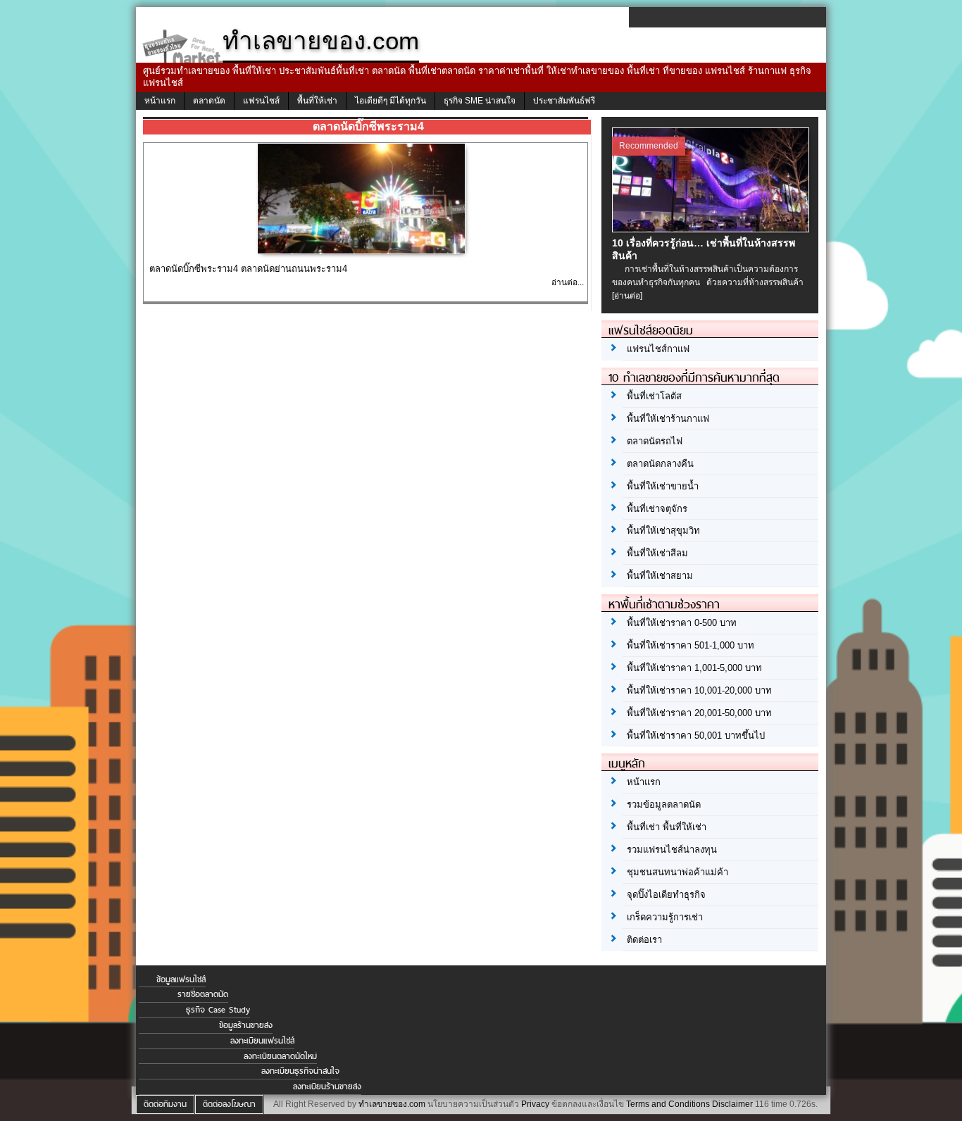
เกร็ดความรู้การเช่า (665, 917)
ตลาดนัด (209, 101)
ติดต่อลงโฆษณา (229, 1104)
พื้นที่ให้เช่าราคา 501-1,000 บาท (690, 645)
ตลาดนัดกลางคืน (660, 463)
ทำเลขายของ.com (391, 1104)
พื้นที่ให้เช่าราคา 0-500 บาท (682, 623)
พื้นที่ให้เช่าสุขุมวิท (663, 530)
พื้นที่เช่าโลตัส (654, 396)
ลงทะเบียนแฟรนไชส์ (262, 1041)
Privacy (535, 1104)
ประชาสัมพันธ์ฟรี (564, 101)
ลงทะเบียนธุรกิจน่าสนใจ (300, 1071)
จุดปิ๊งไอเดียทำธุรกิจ (666, 894)
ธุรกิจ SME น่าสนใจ (480, 101)
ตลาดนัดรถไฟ (654, 441)
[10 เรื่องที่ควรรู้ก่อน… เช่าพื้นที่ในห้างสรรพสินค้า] (712, 229)
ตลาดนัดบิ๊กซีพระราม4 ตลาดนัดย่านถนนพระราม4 (248, 268)
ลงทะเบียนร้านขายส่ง (327, 1086)
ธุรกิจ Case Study (218, 1010)
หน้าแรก (159, 101)
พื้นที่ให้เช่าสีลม (657, 553)
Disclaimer (732, 1104)
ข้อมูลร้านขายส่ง (246, 1025)
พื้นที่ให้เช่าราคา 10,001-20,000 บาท (699, 690)
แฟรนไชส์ (261, 101)
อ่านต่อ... (567, 282)
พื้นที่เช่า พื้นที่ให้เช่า (666, 827)
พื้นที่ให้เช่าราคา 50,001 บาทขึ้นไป (696, 735)
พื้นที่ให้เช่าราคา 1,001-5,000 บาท (694, 668)
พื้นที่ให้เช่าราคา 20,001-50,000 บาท (699, 713)
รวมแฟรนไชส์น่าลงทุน (672, 849)
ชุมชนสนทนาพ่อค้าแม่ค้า (677, 872)
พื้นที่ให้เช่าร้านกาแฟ (668, 418)
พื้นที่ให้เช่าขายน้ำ (663, 486)
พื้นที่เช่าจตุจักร (657, 508)
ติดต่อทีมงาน (165, 1104)
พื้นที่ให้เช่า (317, 101)
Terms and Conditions (668, 1104)
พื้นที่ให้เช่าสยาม (660, 575)
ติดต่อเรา (644, 939)
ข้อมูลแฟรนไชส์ (181, 979)
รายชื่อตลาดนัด (202, 994)
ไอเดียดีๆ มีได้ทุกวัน (390, 101)
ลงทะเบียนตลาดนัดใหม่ (280, 1056)
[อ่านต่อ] (627, 296)
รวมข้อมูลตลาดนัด (664, 804)
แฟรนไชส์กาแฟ (658, 349)
